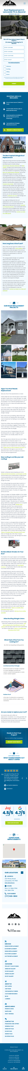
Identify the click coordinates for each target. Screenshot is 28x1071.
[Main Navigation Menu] (24, 3)
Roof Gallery (9, 976)
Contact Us (9, 1021)
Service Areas (10, 1006)
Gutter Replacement (11, 956)
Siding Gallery (9, 974)
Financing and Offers (12, 1024)
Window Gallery (10, 969)
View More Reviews (13, 823)
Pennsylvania (9, 1009)
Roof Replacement (11, 954)
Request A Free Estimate (14, 130)
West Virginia (9, 1014)
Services (8, 944)
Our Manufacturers (11, 991)
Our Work (8, 964)
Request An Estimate (14, 742)
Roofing (8, 69)
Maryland (8, 1011)
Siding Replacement (11, 951)
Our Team (8, 989)
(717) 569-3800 (11, 896)
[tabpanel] (14, 344)
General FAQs (9, 1026)
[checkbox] (5, 66)
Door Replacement (11, 949)
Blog (6, 996)
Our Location (11, 872)
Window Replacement (12, 946)
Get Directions (9, 883)
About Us (8, 984)
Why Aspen (8, 986)
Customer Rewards (11, 994)
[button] (14, 849)
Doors (7, 74)
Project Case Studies (12, 966)
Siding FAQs (8, 1034)
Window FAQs (9, 1029)
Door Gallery (9, 971)
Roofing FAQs (9, 1036)
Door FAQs (8, 1031)
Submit (14, 83)
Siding (7, 71)
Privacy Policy (14, 1047)
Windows (8, 66)
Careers (7, 999)
